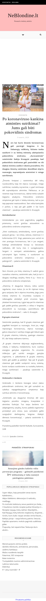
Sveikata (23, 115)
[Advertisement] (23, 58)
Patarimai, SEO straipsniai (12, 555)
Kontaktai (6, 2)
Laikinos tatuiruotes (10, 564)
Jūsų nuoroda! (11, 570)
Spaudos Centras (16, 436)
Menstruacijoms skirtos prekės (14, 544)
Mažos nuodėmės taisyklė (12, 552)
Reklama (15, 2)
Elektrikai (6, 567)
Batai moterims (8, 558)
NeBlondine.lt (23, 15)
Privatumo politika (23, 599)
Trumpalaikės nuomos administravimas (18, 561)
